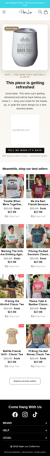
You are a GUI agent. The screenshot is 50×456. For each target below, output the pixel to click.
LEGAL (25, 437)
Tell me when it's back (25, 150)
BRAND (25, 423)
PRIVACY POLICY (40, 452)
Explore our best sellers (25, 381)
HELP (25, 430)
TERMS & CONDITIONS (12, 452)
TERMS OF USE (27, 452)
